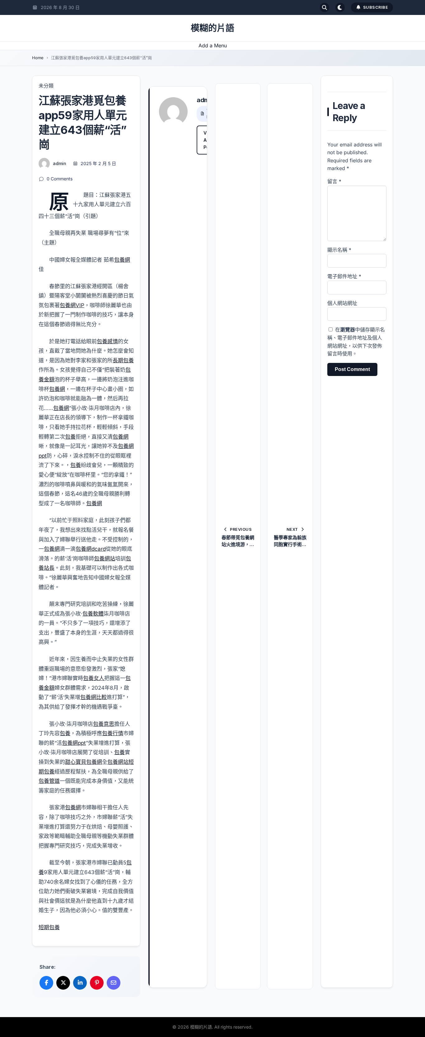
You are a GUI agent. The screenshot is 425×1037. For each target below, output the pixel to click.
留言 (334, 181)
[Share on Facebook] (46, 983)
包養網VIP (72, 305)
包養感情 (107, 341)
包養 (70, 437)
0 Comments (59, 178)
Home (38, 57)
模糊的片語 (212, 28)
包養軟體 (93, 614)
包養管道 (49, 781)
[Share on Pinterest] (97, 983)
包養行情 (112, 733)
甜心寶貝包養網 (83, 762)
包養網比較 (93, 697)
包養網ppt (74, 743)
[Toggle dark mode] (340, 7)
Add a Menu (212, 45)
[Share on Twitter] (63, 983)
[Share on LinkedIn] (80, 983)
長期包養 (123, 360)
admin (59, 163)
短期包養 (49, 927)
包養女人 (93, 678)
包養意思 (103, 724)
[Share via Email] (113, 983)
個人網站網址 (342, 303)
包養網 (122, 260)
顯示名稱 (339, 250)
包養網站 (104, 558)
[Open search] (324, 7)
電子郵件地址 (344, 276)
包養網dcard (91, 549)
